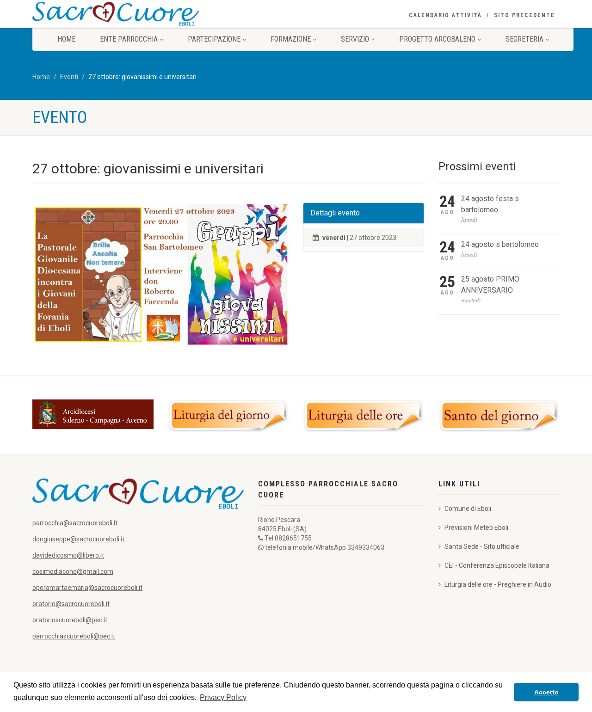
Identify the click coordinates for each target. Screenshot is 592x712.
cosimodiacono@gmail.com (72, 571)
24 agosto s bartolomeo (500, 244)
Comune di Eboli (467, 508)
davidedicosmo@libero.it (68, 555)
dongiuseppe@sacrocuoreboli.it (78, 539)
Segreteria (524, 39)
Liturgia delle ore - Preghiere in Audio (497, 584)
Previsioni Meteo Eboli (476, 527)
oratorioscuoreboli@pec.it (69, 620)
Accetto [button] (546, 692)
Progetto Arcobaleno (437, 39)
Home (66, 39)
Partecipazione (214, 39)
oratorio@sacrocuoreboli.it (71, 604)
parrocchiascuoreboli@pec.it (73, 636)
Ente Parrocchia (129, 39)
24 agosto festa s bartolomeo (490, 204)
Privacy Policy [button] (223, 697)
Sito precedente (524, 15)
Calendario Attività (445, 15)
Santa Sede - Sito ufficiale (481, 546)
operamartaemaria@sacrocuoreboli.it (87, 587)
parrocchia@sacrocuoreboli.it (74, 523)
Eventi (69, 76)
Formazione (291, 39)
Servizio (355, 39)
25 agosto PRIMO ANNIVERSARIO (490, 285)
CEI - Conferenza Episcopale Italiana (496, 565)
